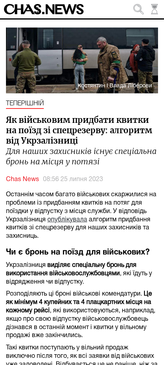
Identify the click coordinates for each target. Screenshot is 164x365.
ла (83, 220)
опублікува (63, 220)
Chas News (22, 179)
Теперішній (25, 104)
